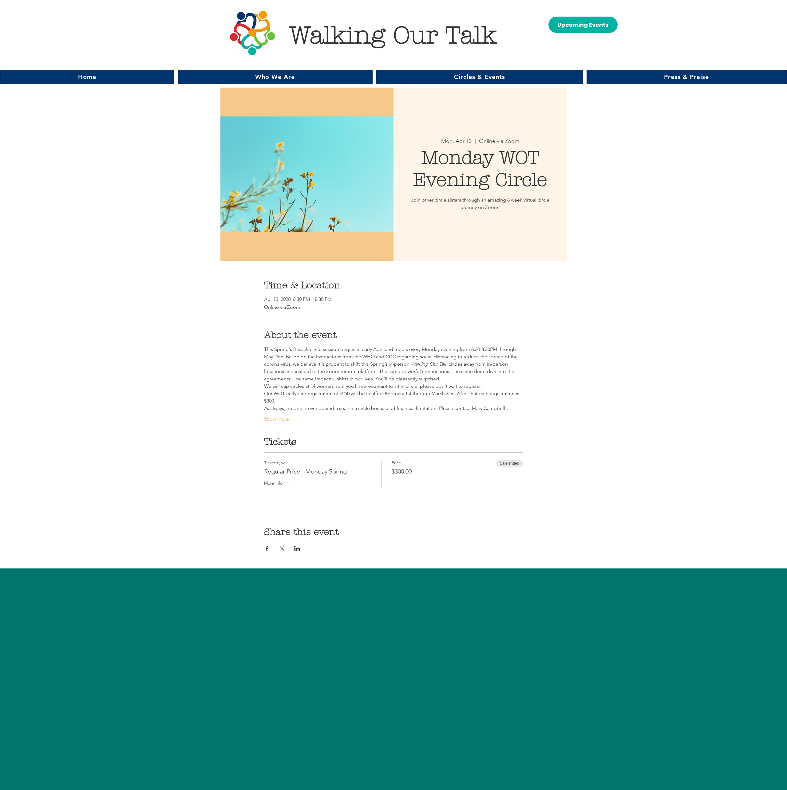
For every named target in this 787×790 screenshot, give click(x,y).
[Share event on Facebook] (267, 548)
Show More (276, 419)
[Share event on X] (282, 548)
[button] (275, 77)
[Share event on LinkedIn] (297, 548)
